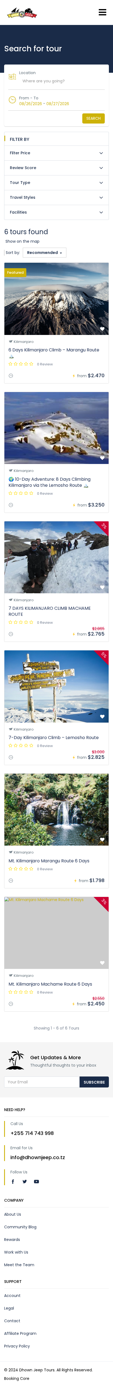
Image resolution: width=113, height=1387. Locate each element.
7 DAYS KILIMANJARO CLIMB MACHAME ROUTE (50, 611)
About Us (12, 1214)
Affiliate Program (20, 1333)
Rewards (12, 1239)
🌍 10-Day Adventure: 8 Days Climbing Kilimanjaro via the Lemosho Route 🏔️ (50, 482)
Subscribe (94, 1082)
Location (27, 72)
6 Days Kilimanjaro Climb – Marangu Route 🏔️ (54, 353)
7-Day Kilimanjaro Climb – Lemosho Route (54, 737)
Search (93, 118)
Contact (12, 1321)
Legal (9, 1308)
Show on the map (22, 241)
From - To (28, 98)
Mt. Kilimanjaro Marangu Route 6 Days (49, 861)
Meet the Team (19, 1265)
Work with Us (16, 1252)
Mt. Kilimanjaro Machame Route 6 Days (50, 984)
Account (12, 1295)
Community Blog (20, 1227)
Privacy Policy (17, 1346)
